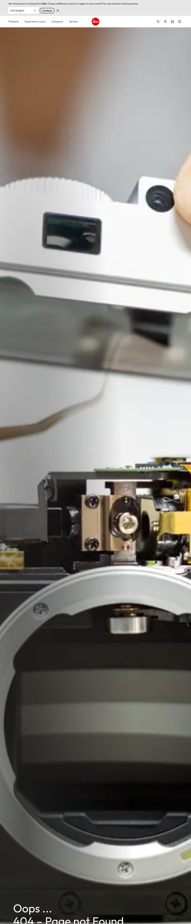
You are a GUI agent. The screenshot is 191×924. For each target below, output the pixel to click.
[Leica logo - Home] (96, 22)
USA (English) (17, 10)
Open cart (180, 21)
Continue (47, 10)
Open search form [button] (158, 21)
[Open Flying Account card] (165, 21)
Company (57, 21)
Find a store (172, 21)
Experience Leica (35, 21)
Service (73, 21)
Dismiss (58, 10)
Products (13, 21)
